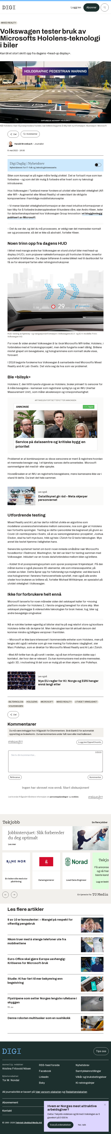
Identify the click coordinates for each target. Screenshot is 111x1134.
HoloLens (32, 702)
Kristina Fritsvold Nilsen (16, 1068)
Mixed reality (8, 23)
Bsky (42, 1082)
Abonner (91, 7)
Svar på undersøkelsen (60, 1125)
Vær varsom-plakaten (48, 1091)
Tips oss (101, 1051)
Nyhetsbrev (82, 1065)
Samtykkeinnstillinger (88, 1071)
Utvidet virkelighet (86, 702)
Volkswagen (16, 706)
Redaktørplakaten (76, 1091)
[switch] (98, 165)
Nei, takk (82, 1125)
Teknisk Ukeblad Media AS (28, 1123)
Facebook (45, 1071)
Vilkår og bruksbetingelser (91, 1077)
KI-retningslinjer (85, 1082)
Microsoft (47, 702)
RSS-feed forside (49, 1065)
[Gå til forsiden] (8, 7)
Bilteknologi (16, 702)
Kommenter (32, 134)
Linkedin (44, 1077)
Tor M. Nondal (10, 1080)
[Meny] (105, 7)
